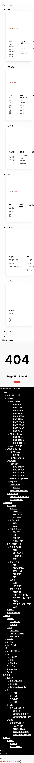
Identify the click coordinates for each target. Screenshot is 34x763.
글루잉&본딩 (18, 553)
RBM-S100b (18, 476)
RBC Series (11, 45)
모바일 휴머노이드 (24, 42)
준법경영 (10, 720)
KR (1, 751)
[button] (13, 28)
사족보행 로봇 (12, 481)
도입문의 (10, 331)
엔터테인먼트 (18, 541)
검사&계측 (17, 586)
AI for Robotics (13, 612)
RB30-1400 (18, 428)
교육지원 (10, 639)
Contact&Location (15, 267)
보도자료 (11, 208)
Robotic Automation (19, 496)
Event (9, 672)
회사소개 (12, 257)
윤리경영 (10, 705)
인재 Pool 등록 (10, 319)
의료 (15, 535)
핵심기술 (11, 263)
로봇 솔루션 (7, 502)
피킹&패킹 (17, 574)
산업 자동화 (11, 96)
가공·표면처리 (22, 101)
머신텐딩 (16, 565)
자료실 (21, 152)
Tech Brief (21, 205)
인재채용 (12, 311)
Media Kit (22, 163)
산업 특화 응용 (22, 114)
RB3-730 (17, 404)
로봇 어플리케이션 (24, 96)
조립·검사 (23, 110)
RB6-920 (17, 431)
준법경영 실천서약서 (21, 731)
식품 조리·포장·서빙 (21, 595)
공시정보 (30, 260)
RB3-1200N (18, 440)
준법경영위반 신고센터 (22, 734)
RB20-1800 (19, 422)
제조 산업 (10, 101)
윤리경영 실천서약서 (21, 714)
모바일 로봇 (11, 461)
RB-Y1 (16, 455)
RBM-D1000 (19, 470)
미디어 (11, 211)
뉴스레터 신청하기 (14, 651)
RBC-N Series (11, 50)
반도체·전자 (17, 514)
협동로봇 (12, 41)
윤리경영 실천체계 (17, 708)
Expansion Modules (19, 490)
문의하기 (10, 642)
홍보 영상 (10, 216)
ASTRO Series (16, 499)
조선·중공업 (17, 517)
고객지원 (6, 615)
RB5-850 (17, 407)
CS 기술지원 (11, 156)
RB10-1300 (18, 416)
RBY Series (23, 47)
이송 (15, 577)
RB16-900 (18, 410)
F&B (15, 526)
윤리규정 (16, 711)
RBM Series (15, 464)
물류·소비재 (11, 106)
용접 (15, 550)
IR (28, 257)
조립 (15, 583)
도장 (15, 559)
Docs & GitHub (22, 159)
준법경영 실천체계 (17, 723)
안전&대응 (17, 592)
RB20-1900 (18, 425)
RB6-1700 (18, 419)
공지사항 (30, 270)
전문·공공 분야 (10, 112)
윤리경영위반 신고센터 (22, 717)
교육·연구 (17, 538)
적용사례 (10, 609)
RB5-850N (18, 437)
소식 (5, 648)
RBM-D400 (18, 467)
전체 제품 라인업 (13, 395)
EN (4, 751)
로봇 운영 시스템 (12, 55)
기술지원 (12, 152)
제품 (5, 392)
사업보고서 (30, 267)
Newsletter (12, 669)
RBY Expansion (24, 52)
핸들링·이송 (22, 106)
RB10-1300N (19, 443)
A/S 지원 (12, 160)
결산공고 (30, 263)
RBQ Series (15, 484)
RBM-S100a (18, 473)
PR (10, 205)
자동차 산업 (17, 511)
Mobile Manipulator (19, 479)
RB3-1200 (18, 413)
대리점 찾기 (11, 645)
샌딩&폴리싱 (18, 556)
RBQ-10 (16, 487)
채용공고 (11, 314)
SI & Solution (12, 493)
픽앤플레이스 (18, 568)
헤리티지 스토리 (13, 260)
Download (23, 155)
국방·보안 (17, 532)
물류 (15, 523)
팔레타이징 (17, 571)
